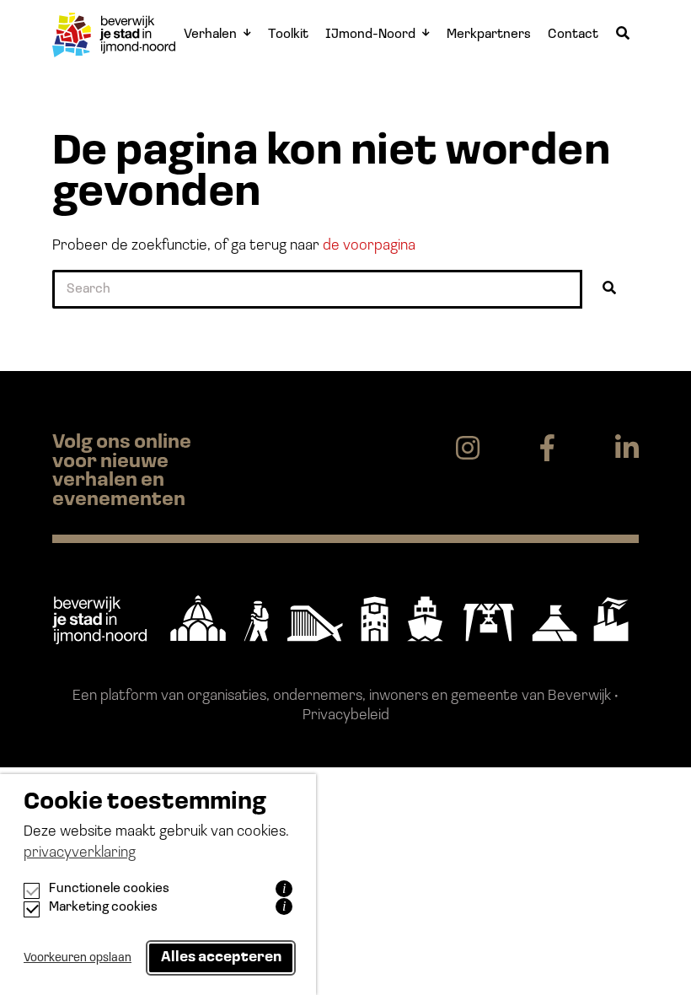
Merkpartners (489, 34)
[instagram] (467, 449)
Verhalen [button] (210, 34)
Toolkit (288, 34)
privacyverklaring (80, 853)
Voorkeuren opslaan (77, 958)
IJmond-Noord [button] (370, 34)
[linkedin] (627, 449)
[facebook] (547, 449)
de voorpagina (369, 246)
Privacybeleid (346, 715)
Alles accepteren (221, 957)
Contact (573, 34)
